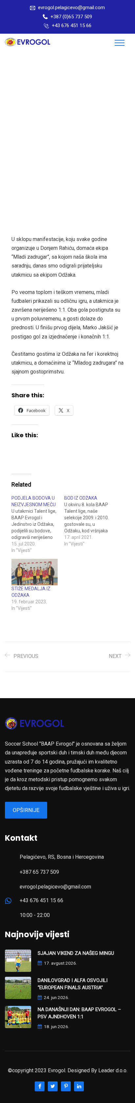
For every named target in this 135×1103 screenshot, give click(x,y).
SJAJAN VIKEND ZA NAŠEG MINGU (76, 953)
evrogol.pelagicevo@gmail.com (71, 7)
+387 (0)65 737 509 (71, 17)
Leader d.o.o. (112, 1070)
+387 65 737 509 (39, 872)
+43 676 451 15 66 (71, 25)
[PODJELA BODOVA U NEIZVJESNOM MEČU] (37, 524)
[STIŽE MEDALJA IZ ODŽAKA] (34, 572)
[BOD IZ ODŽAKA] (90, 521)
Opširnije (26, 810)
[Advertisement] (67, 122)
